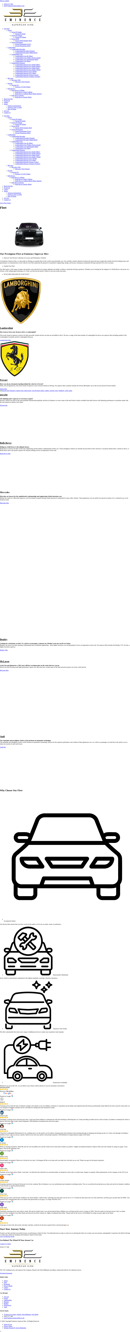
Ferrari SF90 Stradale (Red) (23, 40)
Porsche (10, 83)
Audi (2, 736)
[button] (0, 1331)
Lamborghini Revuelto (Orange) (25, 51)
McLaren (10, 78)
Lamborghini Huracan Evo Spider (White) (28, 70)
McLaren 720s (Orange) (22, 82)
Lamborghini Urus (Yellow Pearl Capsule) (28, 58)
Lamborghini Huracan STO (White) (26, 71)
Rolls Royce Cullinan (17, 90)
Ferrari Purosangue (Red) (22, 46)
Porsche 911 (15, 85)
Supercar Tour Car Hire (15, 107)
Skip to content (4, 1)
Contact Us (7, 112)
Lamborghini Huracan (18, 63)
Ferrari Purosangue (17, 42)
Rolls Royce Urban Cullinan (23, 92)
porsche (4, 394)
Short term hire (8, 99)
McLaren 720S (15, 80)
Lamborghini (11, 47)
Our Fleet (7, 28)
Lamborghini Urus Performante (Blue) (26, 59)
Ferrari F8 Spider (16, 32)
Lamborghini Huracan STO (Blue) (25, 73)
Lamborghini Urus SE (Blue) (24, 56)
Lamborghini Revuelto (18, 49)
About (6, 104)
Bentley (3, 639)
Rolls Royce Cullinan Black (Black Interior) (28, 94)
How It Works (12, 109)
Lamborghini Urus (17, 54)
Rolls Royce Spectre (17, 95)
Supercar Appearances (14, 106)
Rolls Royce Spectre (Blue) (23, 97)
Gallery (6, 102)
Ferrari (10, 30)
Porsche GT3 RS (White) (22, 87)
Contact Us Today (5, 1244)
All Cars (6, 111)
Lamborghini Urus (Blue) (23, 61)
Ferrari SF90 (15, 39)
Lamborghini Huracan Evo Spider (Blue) (27, 64)
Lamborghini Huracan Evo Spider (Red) (27, 68)
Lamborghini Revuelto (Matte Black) (26, 52)
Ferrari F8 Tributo (16, 35)
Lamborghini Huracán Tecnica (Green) (27, 75)
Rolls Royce (11, 88)
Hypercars (7, 100)
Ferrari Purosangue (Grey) (23, 44)
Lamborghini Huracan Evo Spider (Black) (28, 66)
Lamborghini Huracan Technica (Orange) (27, 76)
